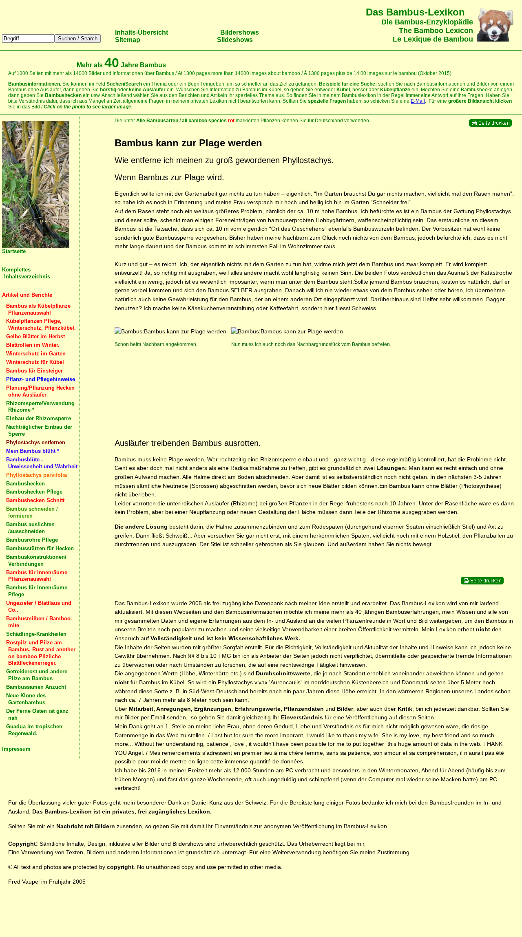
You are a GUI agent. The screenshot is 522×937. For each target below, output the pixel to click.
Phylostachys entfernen (35, 442)
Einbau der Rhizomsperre (38, 418)
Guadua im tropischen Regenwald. (34, 729)
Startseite (14, 251)
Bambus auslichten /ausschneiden (30, 527)
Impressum (16, 749)
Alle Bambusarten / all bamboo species (181, 120)
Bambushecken (25, 484)
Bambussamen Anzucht (36, 687)
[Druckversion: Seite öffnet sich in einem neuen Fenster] (490, 125)
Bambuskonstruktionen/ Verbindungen (36, 560)
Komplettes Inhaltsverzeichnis (26, 273)
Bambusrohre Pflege (32, 540)
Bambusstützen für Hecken (40, 548)
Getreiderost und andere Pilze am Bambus (36, 674)
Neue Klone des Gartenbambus (26, 699)
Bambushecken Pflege (34, 492)
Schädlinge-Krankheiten (36, 634)
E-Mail (418, 101)
